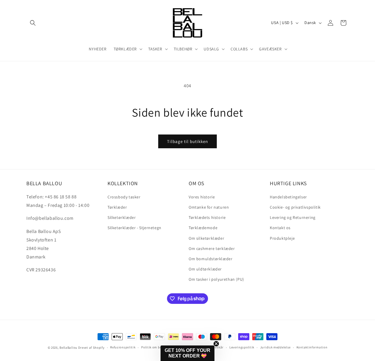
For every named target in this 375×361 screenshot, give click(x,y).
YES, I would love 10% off (198, 314)
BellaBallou (68, 347)
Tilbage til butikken (187, 141)
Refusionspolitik (122, 347)
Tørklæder (117, 207)
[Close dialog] (362, 195)
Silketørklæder (122, 217)
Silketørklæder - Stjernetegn (134, 227)
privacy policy (203, 331)
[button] (32, 22)
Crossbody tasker (124, 196)
